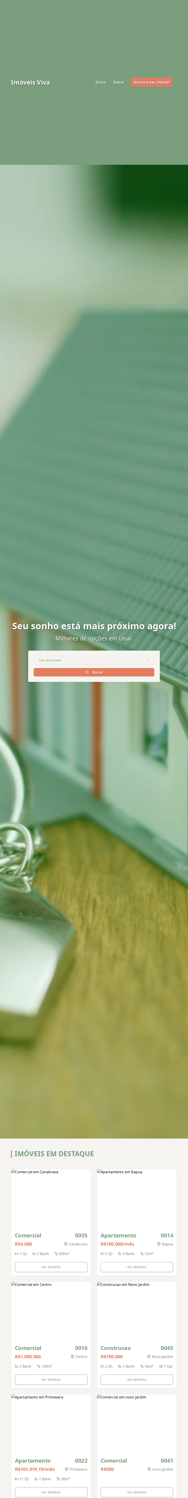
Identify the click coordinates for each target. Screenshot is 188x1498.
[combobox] (94, 660)
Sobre (118, 82)
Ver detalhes (51, 1267)
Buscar (97, 672)
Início (101, 82)
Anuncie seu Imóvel (152, 82)
